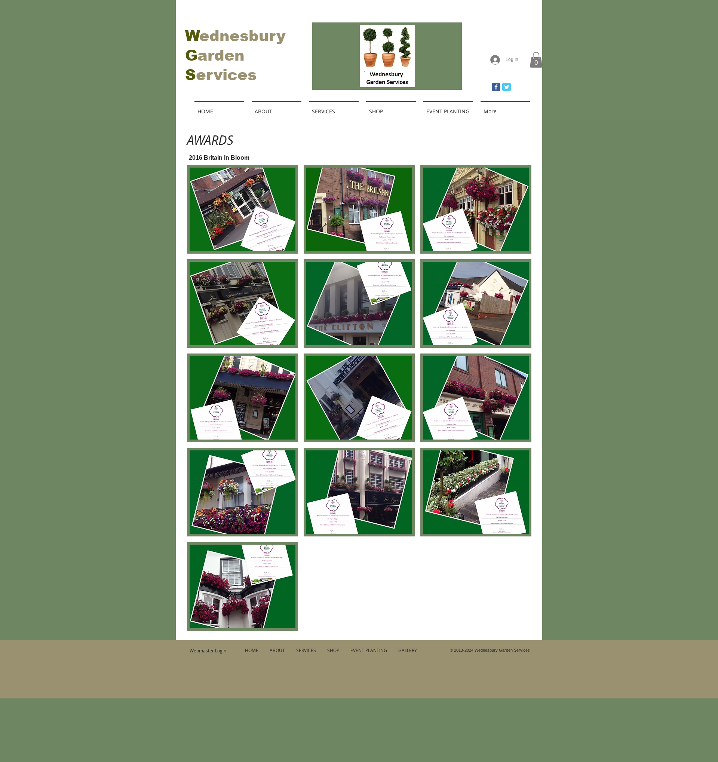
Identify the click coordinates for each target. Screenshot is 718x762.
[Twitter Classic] (506, 87)
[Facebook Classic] (496, 87)
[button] (536, 60)
